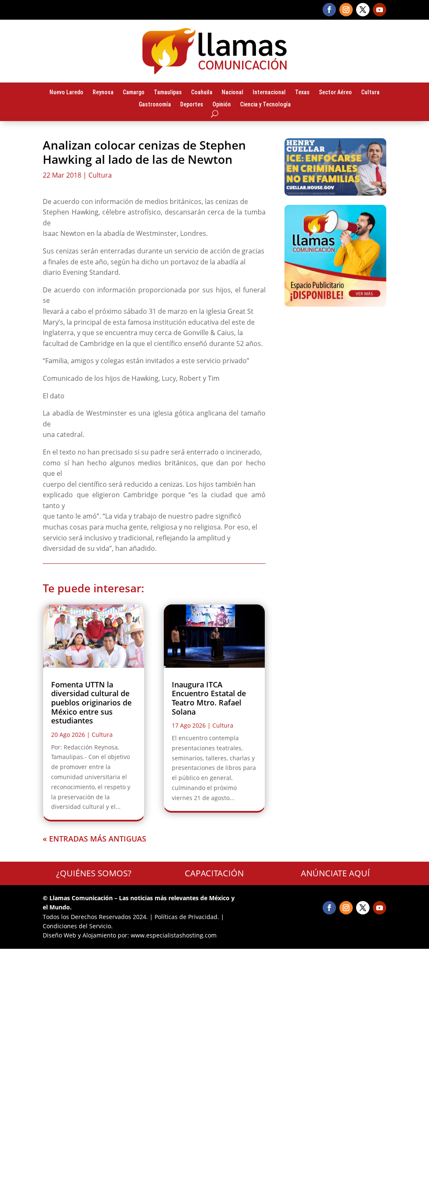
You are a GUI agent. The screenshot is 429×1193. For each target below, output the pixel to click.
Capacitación (214, 873)
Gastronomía (155, 105)
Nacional (232, 93)
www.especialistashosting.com (174, 935)
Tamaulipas (168, 93)
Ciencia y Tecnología (265, 105)
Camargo (134, 93)
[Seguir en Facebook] (329, 9)
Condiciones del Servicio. (78, 926)
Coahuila (201, 93)
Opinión (221, 105)
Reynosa (103, 93)
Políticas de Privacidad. (187, 917)
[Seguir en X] (363, 9)
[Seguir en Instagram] (346, 9)
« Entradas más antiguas (94, 839)
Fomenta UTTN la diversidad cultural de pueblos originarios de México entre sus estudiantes (91, 702)
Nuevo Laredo (66, 93)
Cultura (370, 93)
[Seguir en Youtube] (379, 9)
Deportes (191, 105)
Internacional (269, 93)
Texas (302, 93)
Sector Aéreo (335, 93)
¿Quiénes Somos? (94, 873)
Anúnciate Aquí (335, 873)
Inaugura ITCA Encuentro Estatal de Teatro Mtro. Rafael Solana (209, 698)
